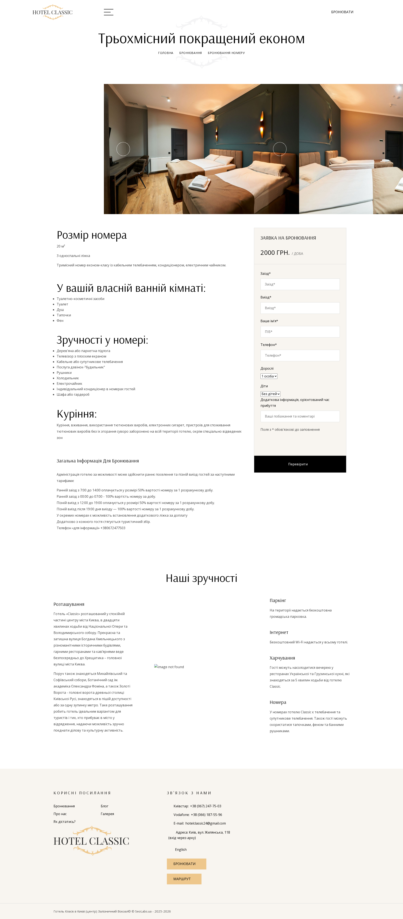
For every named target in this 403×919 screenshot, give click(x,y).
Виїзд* (265, 297)
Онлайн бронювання (198, 11)
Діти (264, 386)
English (181, 849)
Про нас (159, 11)
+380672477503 (113, 528)
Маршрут (182, 879)
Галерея (256, 11)
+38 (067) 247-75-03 (205, 806)
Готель (131, 11)
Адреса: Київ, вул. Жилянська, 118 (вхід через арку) (199, 835)
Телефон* (268, 344)
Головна (165, 53)
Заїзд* (265, 273)
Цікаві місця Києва (293, 11)
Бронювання (190, 53)
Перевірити (298, 464)
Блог (235, 11)
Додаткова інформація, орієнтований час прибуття (294, 402)
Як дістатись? (65, 821)
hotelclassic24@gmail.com (205, 823)
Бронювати (342, 12)
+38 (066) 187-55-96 (206, 814)
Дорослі (266, 368)
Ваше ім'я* (269, 321)
